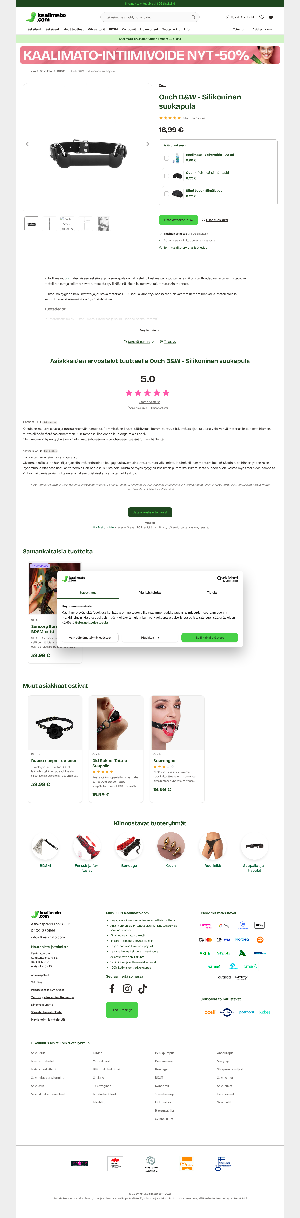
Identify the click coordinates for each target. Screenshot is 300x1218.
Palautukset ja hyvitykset (47, 990)
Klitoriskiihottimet (106, 1069)
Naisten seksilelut (43, 1069)
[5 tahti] (179, 118)
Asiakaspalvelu (262, 29)
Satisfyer (99, 1077)
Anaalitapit (225, 1052)
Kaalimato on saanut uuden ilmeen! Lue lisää (150, 39)
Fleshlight (100, 1102)
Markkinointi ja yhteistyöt (48, 1019)
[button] (193, 17)
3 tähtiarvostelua (194, 118)
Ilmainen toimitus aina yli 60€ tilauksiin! (150, 3)
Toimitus (239, 29)
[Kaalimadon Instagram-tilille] (127, 988)
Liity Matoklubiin (102, 527)
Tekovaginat (102, 1085)
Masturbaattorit (104, 1094)
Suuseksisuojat (165, 1094)
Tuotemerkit (171, 29)
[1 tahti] (161, 118)
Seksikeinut (225, 1077)
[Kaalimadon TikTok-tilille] (142, 988)
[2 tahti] (166, 118)
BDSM (113, 29)
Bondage (161, 1069)
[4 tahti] (175, 118)
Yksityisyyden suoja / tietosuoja (52, 997)
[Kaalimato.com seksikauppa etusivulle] (61, 17)
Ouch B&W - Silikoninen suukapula (200, 102)
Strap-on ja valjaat (230, 1069)
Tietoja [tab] (212, 592)
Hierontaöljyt (164, 1110)
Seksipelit (224, 1102)
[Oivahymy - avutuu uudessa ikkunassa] (187, 1163)
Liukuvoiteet (149, 29)
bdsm (69, 278)
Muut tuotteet (73, 29)
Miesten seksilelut (44, 1061)
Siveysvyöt (224, 1061)
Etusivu (31, 71)
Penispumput (164, 1052)
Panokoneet (225, 1094)
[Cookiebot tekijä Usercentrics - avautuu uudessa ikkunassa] (220, 579)
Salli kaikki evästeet (210, 637)
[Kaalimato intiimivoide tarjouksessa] (150, 55)
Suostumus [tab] (88, 592)
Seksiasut (52, 29)
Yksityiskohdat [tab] (150, 592)
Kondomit (129, 29)
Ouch (162, 85)
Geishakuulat (164, 1118)
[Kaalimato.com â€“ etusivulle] (46, 914)
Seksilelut (34, 29)
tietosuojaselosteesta (91, 622)
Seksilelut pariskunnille (47, 1077)
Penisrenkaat (164, 1061)
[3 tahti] (170, 118)
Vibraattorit (96, 29)
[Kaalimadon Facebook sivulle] (112, 988)
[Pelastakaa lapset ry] (79, 1163)
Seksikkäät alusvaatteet (48, 1094)
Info (187, 29)
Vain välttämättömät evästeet (90, 637)
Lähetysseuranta (42, 1005)
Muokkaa (147, 637)
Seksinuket (225, 1085)
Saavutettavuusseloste (46, 1012)
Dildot (97, 1052)
